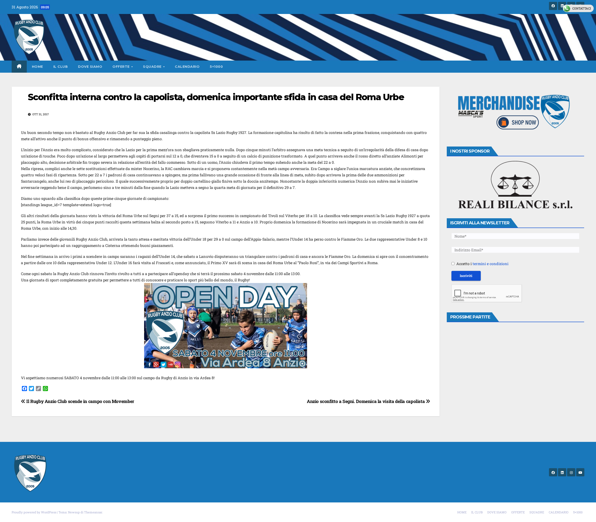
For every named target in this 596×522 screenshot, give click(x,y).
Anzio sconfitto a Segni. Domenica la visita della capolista (366, 401)
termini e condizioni (490, 263)
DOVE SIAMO (90, 67)
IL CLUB (60, 67)
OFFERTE (121, 67)
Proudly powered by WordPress (34, 512)
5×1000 (216, 67)
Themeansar (93, 512)
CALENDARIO (187, 67)
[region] (515, 113)
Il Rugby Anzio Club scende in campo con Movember (79, 401)
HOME (37, 67)
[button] (515, 113)
